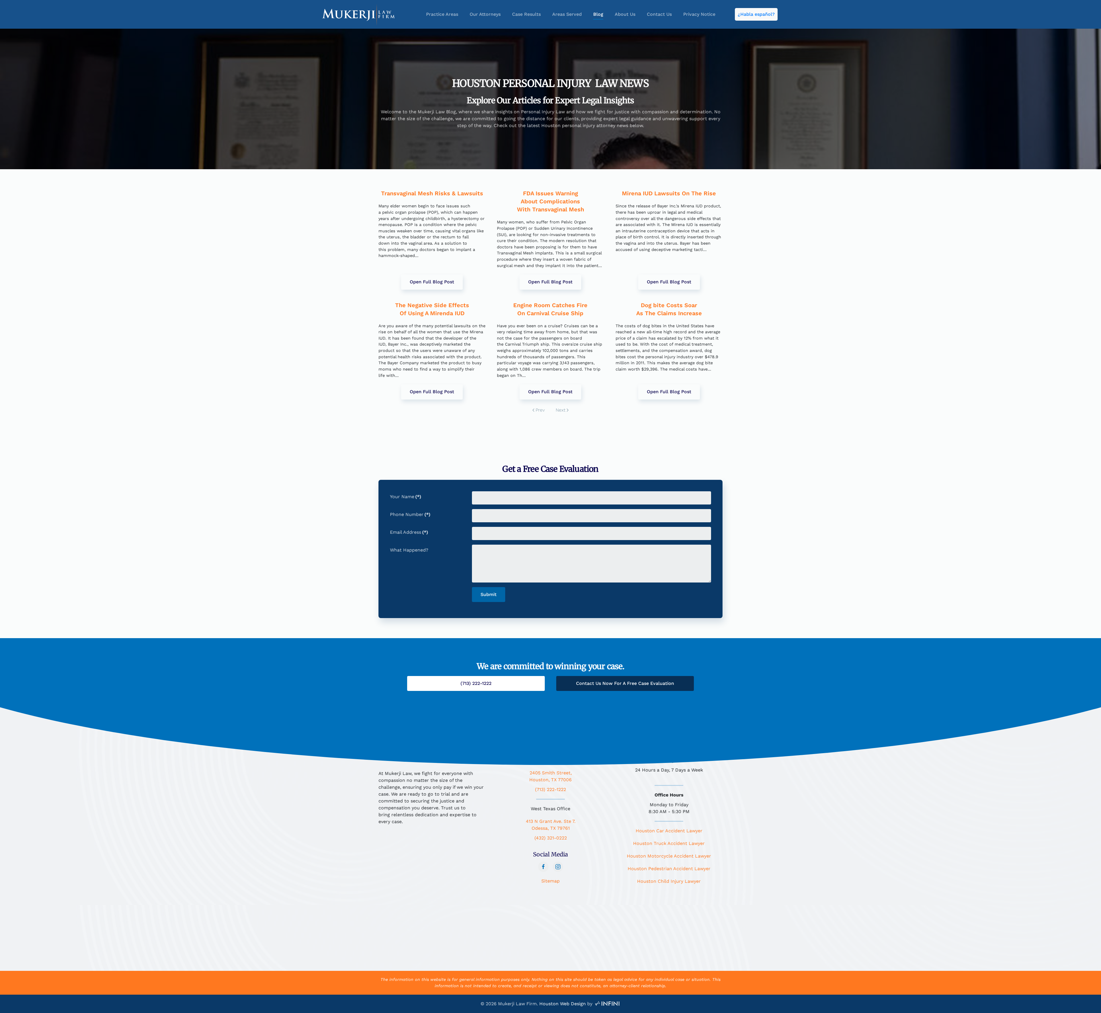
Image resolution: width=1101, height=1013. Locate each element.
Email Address (409, 532)
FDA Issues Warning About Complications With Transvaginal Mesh (550, 201)
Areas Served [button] (567, 14)
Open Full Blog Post (432, 282)
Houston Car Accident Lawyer (669, 830)
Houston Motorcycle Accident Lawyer (669, 856)
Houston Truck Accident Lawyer (669, 843)
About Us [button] (625, 14)
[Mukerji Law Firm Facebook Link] (543, 867)
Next (560, 410)
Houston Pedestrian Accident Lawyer (669, 868)
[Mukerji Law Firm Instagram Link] (558, 867)
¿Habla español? (756, 14)
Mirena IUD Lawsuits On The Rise (669, 193)
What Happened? (409, 550)
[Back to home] (358, 14)
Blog (598, 14)
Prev (540, 410)
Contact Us (659, 14)
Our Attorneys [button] (485, 14)
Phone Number (410, 514)
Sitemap (550, 881)
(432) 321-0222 (550, 838)
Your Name (405, 496)
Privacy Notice (699, 14)
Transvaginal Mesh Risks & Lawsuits (432, 193)
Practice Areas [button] (442, 14)
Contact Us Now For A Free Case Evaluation (625, 683)
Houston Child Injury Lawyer (669, 881)
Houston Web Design (562, 1003)
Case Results (526, 14)
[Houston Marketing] (607, 1003)
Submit (489, 594)
